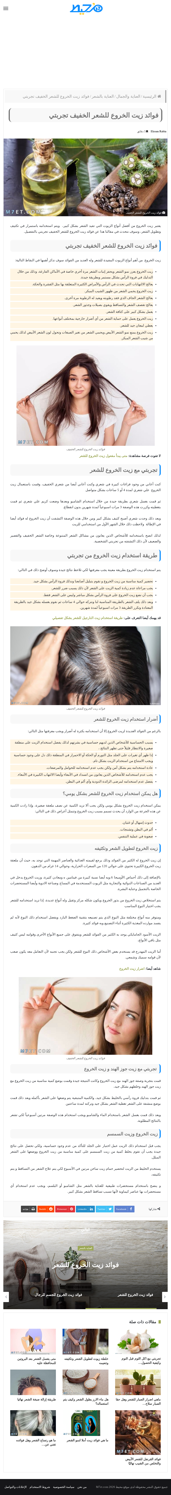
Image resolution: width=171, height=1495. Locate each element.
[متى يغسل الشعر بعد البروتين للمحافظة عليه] (33, 1341)
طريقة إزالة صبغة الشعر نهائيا (36, 1399)
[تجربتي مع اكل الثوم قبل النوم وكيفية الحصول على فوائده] (138, 1341)
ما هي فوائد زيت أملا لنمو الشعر (87, 1440)
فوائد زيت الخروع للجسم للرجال (85, 1264)
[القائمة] (5, 8)
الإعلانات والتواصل (15, 1487)
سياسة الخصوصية (63, 1487)
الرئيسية (150, 96)
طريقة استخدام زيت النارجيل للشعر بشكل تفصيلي (87, 618)
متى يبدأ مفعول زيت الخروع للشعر (103, 456)
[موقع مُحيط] (85, 8)
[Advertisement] (85, 53)
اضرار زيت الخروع (132, 968)
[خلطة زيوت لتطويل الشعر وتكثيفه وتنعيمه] (85, 1341)
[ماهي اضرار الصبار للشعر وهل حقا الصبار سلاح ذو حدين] (138, 1382)
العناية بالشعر (103, 96)
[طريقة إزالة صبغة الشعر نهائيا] (33, 1382)
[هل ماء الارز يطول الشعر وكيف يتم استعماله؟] (85, 1382)
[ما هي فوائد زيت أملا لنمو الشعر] (85, 1423)
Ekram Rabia (158, 131)
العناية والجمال (128, 96)
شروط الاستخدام (40, 1487)
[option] (85, 1264)
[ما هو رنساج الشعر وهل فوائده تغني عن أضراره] (33, 1423)
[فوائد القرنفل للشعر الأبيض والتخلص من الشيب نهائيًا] (138, 1432)
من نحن (82, 1487)
